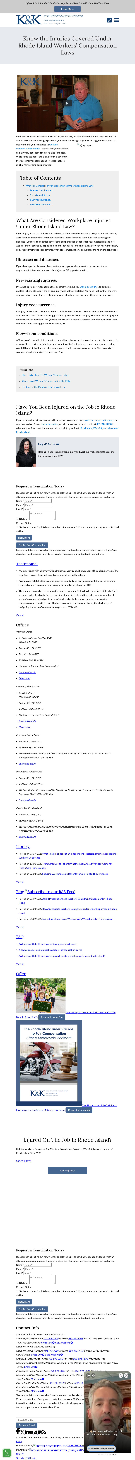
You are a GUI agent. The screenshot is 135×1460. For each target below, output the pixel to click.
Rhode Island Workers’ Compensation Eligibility (45, 381)
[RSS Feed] (44, 1433)
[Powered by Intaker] (113, 1454)
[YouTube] (31, 1433)
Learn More (67, 9)
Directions (24, 678)
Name (20, 500)
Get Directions (63, 1342)
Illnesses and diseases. (40, 190)
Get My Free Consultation (32, 545)
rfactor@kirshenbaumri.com (58, 444)
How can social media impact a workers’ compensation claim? (50, 949)
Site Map (20, 1458)
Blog (20, 891)
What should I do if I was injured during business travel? (47, 943)
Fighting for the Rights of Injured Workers (43, 386)
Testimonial (27, 563)
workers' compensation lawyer (100, 420)
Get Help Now (67, 1170)
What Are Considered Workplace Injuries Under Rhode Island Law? (59, 185)
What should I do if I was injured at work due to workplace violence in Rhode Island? (62, 955)
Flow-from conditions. (40, 204)
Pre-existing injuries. (39, 195)
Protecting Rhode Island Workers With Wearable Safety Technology (77, 918)
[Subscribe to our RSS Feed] (50, 891)
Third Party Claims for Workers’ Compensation (45, 374)
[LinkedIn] (27, 1433)
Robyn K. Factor (46, 444)
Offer (21, 973)
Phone (20, 504)
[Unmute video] (88, 1375)
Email (19, 508)
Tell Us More (22, 518)
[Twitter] (22, 1433)
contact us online (49, 424)
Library (23, 846)
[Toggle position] (121, 1375)
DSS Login (31, 1458)
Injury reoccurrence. (40, 199)
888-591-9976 (23, 1161)
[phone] (109, 20)
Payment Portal (27, 1425)
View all (20, 615)
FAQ (20, 936)
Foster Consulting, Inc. (84, 1445)
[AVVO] (35, 1433)
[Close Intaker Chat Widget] (126, 1375)
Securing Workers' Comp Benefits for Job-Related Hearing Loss (75, 873)
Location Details (27, 672)
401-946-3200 (51, 1338)
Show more (24, 537)
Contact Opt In (24, 523)
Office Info (46, 1342)
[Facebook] (18, 1433)
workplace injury (88, 286)
